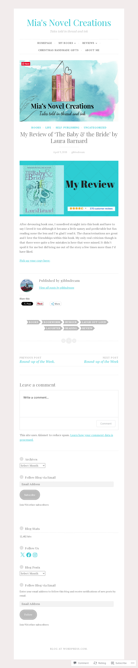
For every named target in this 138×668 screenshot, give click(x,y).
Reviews (88, 43)
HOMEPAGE (44, 43)
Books (36, 127)
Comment (106, 423)
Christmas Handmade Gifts (58, 50)
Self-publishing (67, 127)
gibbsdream (78, 152)
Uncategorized (95, 127)
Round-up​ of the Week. (37, 360)
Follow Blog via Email (40, 477)
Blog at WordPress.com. (69, 648)
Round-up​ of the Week (101, 360)
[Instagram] (35, 555)
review (87, 328)
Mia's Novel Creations (69, 22)
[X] (22, 555)
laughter (53, 328)
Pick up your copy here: (35, 261)
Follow (28, 614)
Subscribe (29, 495)
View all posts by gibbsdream (56, 288)
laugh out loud (94, 322)
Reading (71, 328)
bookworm (52, 322)
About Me (92, 50)
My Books (66, 43)
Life (48, 127)
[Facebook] (29, 555)
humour (71, 322)
